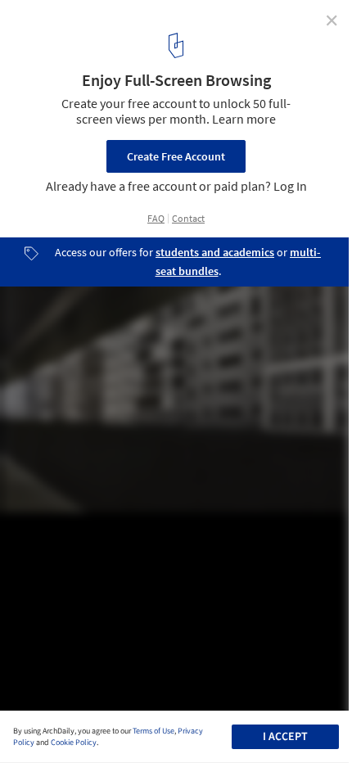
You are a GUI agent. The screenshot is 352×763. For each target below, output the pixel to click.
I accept (285, 737)
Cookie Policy (74, 742)
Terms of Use (153, 731)
